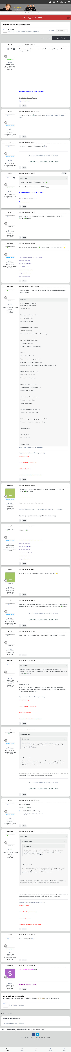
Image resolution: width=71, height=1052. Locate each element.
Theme (35, 1037)
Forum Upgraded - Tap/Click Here (34, 18)
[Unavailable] (29, 810)
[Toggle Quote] (21, 178)
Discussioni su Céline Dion (31, 31)
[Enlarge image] (35, 115)
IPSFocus (30, 1037)
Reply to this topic (61, 38)
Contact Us (42, 1037)
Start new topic (45, 38)
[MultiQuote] (20, 105)
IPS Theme (23, 1037)
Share (52, 30)
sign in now (40, 998)
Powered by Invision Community (35, 1039)
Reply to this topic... (18, 1005)
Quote (24, 105)
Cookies (48, 1037)
